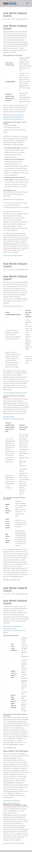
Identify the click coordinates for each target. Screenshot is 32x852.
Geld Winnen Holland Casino (11, 580)
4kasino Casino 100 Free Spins (12, 626)
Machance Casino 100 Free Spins (13, 306)
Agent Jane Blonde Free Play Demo (13, 117)
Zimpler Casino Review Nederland (13, 115)
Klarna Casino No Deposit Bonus (12, 255)
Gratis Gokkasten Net (9, 748)
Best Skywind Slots (8, 417)
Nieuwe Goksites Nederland (11, 801)
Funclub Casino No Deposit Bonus (13, 119)
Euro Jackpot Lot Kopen (10, 628)
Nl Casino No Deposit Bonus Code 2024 (14, 393)
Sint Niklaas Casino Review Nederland (14, 233)
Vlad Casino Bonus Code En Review (13, 843)
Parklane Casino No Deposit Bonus (13, 419)
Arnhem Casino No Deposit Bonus (13, 199)
